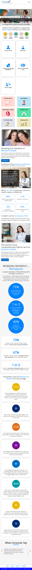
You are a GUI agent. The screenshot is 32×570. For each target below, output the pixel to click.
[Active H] (7, 2)
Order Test (7, 566)
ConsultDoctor (17, 566)
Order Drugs (12, 566)
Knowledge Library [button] (23, 566)
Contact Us (5, 160)
